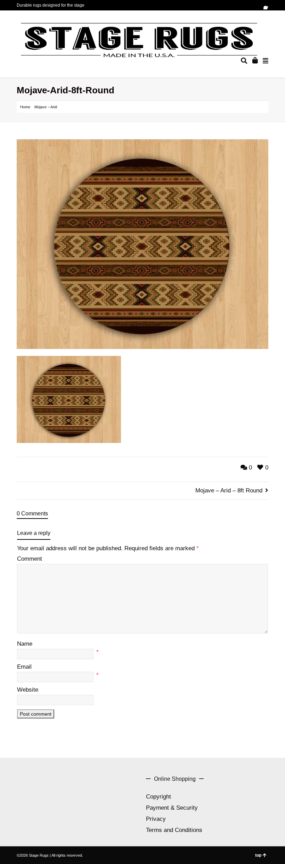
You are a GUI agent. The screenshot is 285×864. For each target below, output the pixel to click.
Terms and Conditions (174, 830)
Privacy (156, 819)
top (258, 855)
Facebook (267, 5)
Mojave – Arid (45, 107)
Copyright (158, 796)
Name (24, 643)
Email (24, 666)
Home (25, 107)
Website (27, 689)
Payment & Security (172, 807)
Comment (29, 558)
